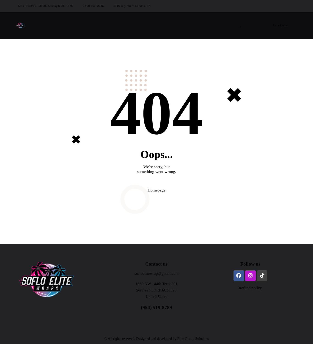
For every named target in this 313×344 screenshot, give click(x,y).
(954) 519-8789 (156, 307)
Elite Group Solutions (193, 339)
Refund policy (250, 288)
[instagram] (284, 6)
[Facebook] (238, 275)
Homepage (156, 190)
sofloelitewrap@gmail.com (156, 273)
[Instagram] (250, 275)
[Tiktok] (262, 275)
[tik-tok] (295, 6)
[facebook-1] (273, 6)
